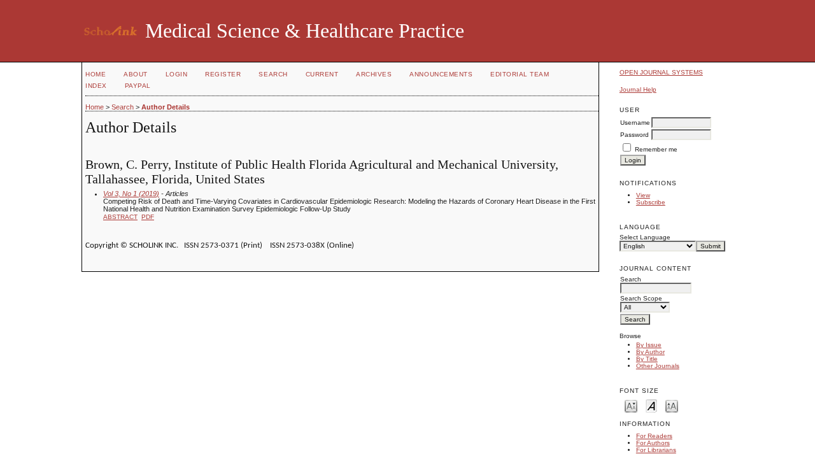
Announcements (440, 74)
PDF (147, 216)
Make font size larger (671, 405)
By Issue (649, 344)
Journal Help (638, 89)
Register (223, 74)
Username (635, 122)
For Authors (653, 442)
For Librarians (656, 449)
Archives (374, 74)
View (643, 195)
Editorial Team (519, 74)
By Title (647, 358)
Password (634, 134)
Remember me (656, 149)
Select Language (645, 237)
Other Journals (657, 365)
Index (96, 85)
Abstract (120, 216)
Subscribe (650, 202)
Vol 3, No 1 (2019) (131, 193)
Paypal (138, 85)
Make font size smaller (631, 405)
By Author (650, 351)
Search (273, 74)
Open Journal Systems (661, 72)
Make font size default (651, 405)
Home (95, 74)
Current (322, 74)
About (136, 74)
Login (177, 74)
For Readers (654, 435)
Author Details (165, 107)
